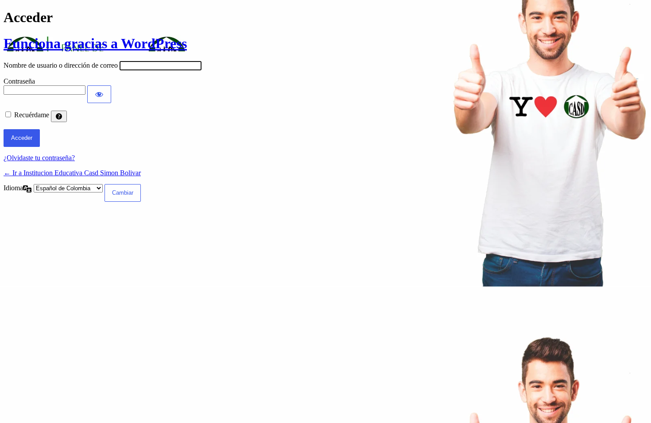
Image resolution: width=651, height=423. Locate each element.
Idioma (13, 188)
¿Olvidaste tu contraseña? (39, 158)
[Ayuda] (59, 116)
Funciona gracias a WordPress (95, 43)
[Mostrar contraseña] (99, 94)
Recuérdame (31, 115)
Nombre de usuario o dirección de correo (61, 65)
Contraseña (19, 81)
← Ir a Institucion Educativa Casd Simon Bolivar (72, 173)
